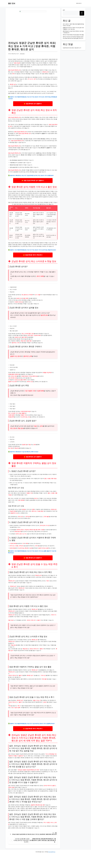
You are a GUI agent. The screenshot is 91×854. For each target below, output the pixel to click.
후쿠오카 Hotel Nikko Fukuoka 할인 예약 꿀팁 (73, 34)
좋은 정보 (11, 3)
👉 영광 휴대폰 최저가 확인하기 (33, 255)
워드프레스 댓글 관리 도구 (75, 47)
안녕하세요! (65, 47)
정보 (56, 832)
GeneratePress (51, 851)
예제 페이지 (78, 3)
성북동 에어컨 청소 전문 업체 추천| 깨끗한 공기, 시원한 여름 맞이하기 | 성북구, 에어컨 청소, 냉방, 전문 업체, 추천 (43, 840)
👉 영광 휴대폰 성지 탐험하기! (33, 558)
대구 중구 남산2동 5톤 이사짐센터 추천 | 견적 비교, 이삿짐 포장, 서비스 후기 (21, 840)
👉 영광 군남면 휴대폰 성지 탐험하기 (33, 180)
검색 (64, 10)
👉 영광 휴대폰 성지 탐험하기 (33, 103)
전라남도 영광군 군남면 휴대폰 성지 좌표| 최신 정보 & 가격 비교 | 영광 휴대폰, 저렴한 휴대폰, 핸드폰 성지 (34, 834)
